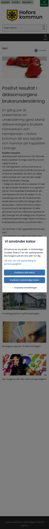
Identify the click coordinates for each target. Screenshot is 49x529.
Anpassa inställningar (25, 287)
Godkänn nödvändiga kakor (24, 280)
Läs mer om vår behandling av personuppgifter (20, 262)
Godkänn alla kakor (24, 272)
